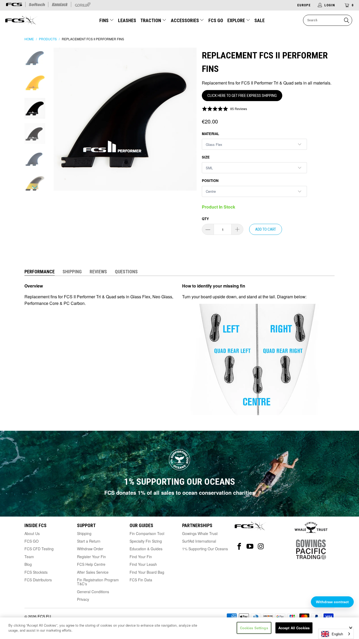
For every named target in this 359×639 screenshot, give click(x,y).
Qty (205, 218)
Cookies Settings (254, 627)
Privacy (83, 599)
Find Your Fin (141, 556)
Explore (236, 20)
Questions (126, 271)
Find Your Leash (143, 564)
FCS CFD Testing (39, 548)
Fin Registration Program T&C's (98, 581)
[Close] (350, 628)
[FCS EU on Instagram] (260, 546)
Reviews (98, 271)
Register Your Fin (91, 556)
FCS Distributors (38, 579)
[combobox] (336, 634)
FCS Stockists (36, 572)
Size (206, 157)
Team (29, 556)
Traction (151, 20)
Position (210, 180)
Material (210, 133)
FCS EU (44, 616)
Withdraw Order (90, 548)
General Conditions (93, 591)
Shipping (72, 271)
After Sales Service (93, 572)
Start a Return (88, 541)
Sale (259, 20)
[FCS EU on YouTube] (250, 546)
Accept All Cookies (294, 627)
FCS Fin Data (141, 579)
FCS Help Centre (91, 564)
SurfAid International (199, 541)
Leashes (127, 20)
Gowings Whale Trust (200, 533)
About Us (32, 533)
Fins (104, 20)
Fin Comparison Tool (147, 533)
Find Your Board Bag (147, 572)
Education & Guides (146, 548)
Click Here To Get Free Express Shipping (242, 95)
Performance (39, 271)
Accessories (185, 20)
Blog (28, 564)
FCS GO (215, 20)
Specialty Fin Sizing (146, 541)
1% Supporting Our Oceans (205, 548)
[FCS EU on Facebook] (239, 546)
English (337, 633)
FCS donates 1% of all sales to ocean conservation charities (179, 492)
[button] (224, 108)
